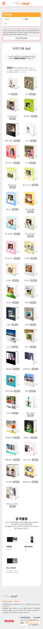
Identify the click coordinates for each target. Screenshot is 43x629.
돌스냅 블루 (9, 234)
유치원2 (27, 280)
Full (9, 94)
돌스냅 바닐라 (30, 234)
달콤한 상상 (27, 482)
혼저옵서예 (8, 437)
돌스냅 (9, 209)
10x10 (6, 19)
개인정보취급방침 (7, 601)
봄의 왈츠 (27, 116)
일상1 (27, 347)
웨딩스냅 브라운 (12, 504)
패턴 (26, 391)
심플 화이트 (27, 369)
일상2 (9, 347)
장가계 (9, 413)
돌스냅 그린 (27, 185)
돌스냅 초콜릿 (30, 209)
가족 (26, 94)
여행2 (9, 324)
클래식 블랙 (9, 141)
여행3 (27, 302)
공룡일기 (27, 437)
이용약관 (16, 601)
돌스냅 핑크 (9, 258)
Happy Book (12, 185)
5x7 (5, 24)
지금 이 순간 (27, 460)
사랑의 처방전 (30, 413)
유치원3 (8, 280)
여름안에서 (8, 460)
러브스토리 (8, 163)
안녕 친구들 (9, 391)
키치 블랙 (9, 482)
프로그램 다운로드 (21, 38)
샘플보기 (14, 94)
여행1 (27, 324)
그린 (26, 163)
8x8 (26, 19)
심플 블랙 (9, 369)
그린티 (27, 141)
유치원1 (8, 302)
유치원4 (27, 258)
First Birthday (12, 116)
